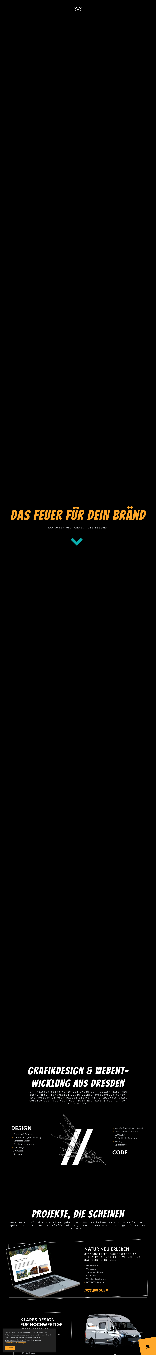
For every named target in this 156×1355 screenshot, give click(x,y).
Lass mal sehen (96, 1290)
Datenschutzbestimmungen (15, 1343)
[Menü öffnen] (147, 1345)
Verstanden (10, 1348)
